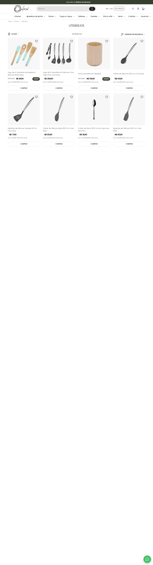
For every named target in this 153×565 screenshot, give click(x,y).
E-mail (75, 283)
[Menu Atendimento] (147, 559)
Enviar (96, 305)
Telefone (76, 292)
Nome (75, 273)
